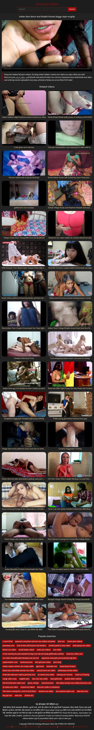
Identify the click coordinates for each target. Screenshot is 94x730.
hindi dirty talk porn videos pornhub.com (19, 675)
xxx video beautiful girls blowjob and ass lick (21, 658)
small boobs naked (26, 650)
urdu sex (18, 695)
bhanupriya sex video (81, 646)
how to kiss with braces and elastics (31, 646)
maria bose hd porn (67, 666)
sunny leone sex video (46, 670)
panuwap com (8, 646)
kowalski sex (52, 666)
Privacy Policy (32, 727)
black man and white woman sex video (18, 670)
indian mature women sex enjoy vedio (18, 666)
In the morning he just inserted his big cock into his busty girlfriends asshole (33, 654)
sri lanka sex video (10, 687)
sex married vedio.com (65, 691)
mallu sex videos (43, 650)
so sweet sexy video (46, 675)
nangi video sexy (10, 679)
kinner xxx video (9, 650)
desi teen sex (82, 691)
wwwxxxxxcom (26, 662)
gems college (33, 683)
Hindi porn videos (47, 4)
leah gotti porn (56, 679)
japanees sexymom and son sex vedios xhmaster (35, 641)
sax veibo (57, 650)
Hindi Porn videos (65, 727)
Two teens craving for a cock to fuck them (19, 691)
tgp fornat (40, 666)
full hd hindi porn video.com (14, 683)
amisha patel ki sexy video (59, 646)
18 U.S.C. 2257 (19, 727)
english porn (24, 679)
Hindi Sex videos (81, 727)
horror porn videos (74, 641)
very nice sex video (40, 679)
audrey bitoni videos (73, 679)
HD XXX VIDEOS (47, 721)
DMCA (8, 727)
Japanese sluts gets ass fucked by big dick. (58, 658)
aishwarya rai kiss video (67, 670)
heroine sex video (46, 691)
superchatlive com (10, 662)
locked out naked (28, 687)
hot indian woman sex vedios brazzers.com (73, 683)
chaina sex (29, 695)
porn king (57, 662)
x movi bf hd (7, 641)
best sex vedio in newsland (48, 687)
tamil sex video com (74, 654)
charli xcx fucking (82, 675)
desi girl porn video (43, 662)
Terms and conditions (48, 727)
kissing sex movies (64, 675)
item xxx (61, 641)
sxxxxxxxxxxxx (47, 683)
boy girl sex (7, 695)
